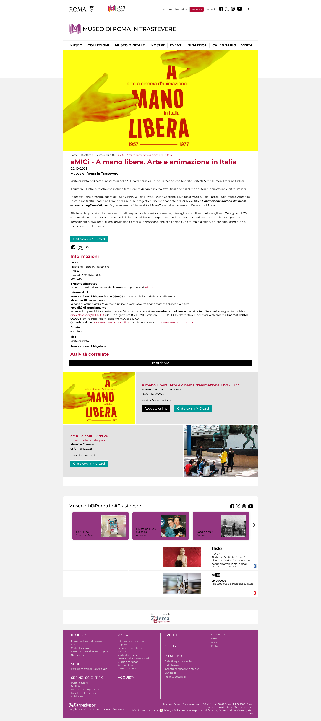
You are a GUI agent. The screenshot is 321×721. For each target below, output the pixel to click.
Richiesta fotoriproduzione (87, 689)
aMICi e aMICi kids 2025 (91, 436)
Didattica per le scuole (178, 661)
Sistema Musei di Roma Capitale (90, 651)
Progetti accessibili (175, 676)
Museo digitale (130, 45)
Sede (75, 663)
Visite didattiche (128, 654)
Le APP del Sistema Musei (85, 533)
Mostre (157, 45)
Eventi (176, 45)
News (214, 638)
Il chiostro (77, 696)
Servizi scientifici (88, 677)
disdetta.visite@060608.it (87, 315)
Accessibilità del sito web (232, 710)
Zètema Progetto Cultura (176, 322)
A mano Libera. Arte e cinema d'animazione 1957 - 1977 (190, 385)
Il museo (73, 45)
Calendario (224, 45)
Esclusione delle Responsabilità (190, 710)
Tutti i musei (176, 9)
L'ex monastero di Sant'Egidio (89, 668)
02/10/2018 (232, 560)
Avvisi (214, 642)
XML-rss (250, 712)
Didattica (197, 45)
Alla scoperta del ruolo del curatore (233, 583)
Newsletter (77, 654)
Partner (215, 646)
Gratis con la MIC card (89, 239)
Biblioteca (77, 686)
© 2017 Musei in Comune (145, 710)
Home (73, 155)
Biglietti (123, 644)
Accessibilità (125, 665)
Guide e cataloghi (128, 661)
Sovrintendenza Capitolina (111, 322)
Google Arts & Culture (204, 533)
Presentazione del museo (86, 641)
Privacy (167, 710)
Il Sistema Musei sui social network (146, 532)
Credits (213, 710)
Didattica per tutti (105, 155)
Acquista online (156, 408)
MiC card (151, 287)
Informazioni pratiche (131, 641)
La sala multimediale (84, 692)
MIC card (123, 651)
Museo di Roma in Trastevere (129, 29)
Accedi (211, 9)
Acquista (197, 9)
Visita (246, 45)
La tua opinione (127, 668)
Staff (73, 644)
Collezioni (98, 45)
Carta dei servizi (80, 648)
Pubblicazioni (79, 682)
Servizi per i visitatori (130, 648)
